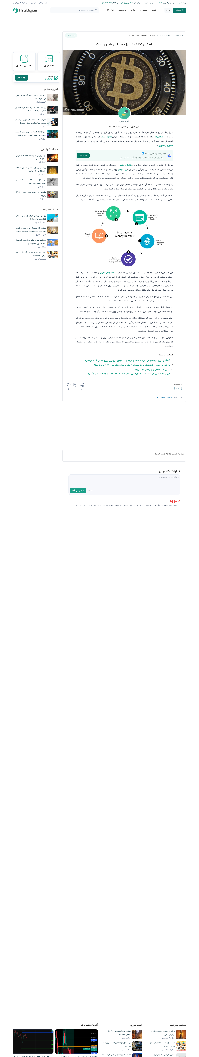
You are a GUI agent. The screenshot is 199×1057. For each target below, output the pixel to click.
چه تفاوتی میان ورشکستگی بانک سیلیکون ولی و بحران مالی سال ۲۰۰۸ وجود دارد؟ (132, 365)
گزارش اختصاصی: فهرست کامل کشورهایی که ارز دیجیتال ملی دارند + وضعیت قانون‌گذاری (128, 374)
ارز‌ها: (184, 3)
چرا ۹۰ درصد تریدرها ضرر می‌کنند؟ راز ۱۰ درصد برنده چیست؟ (30, 109)
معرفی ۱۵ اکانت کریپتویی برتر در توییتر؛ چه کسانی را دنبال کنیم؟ (30, 121)
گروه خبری (124, 121)
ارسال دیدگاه (78, 490)
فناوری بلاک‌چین (165, 145)
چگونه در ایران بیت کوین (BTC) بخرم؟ (30, 194)
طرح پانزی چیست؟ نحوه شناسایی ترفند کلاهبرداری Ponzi (30, 182)
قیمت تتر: (115, 3)
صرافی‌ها (159, 137)
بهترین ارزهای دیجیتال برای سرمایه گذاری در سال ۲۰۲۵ (30, 217)
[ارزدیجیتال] (25, 10)
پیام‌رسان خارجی (107, 272)
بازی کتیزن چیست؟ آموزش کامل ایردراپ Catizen (30, 254)
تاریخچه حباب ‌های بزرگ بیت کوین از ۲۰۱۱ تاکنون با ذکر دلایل (30, 242)
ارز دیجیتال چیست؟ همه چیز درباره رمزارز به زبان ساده (30, 157)
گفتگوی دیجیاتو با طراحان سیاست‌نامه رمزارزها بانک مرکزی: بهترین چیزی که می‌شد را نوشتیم (127, 360)
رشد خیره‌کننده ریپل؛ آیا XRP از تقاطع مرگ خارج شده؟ (30, 97)
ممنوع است (107, 137)
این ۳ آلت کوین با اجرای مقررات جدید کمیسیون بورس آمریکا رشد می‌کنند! (30, 134)
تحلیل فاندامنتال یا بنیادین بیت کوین (152, 369)
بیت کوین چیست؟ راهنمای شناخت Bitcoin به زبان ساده (30, 169)
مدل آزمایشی (126, 165)
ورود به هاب (21, 77)
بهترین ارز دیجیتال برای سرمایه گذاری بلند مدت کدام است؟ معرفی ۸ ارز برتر (30, 230)
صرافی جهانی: (149, 3)
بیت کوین (122, 169)
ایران (178, 388)
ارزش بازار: (136, 3)
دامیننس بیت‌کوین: (169, 3)
